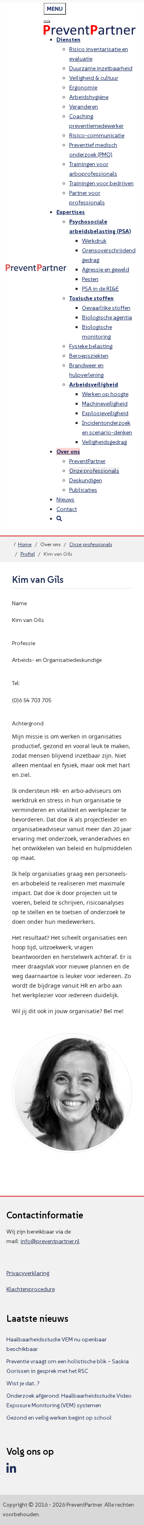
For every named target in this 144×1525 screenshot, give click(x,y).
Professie (23, 643)
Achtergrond (28, 723)
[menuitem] (68, 39)
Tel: (16, 683)
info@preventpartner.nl (50, 1241)
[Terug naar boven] (131, 1511)
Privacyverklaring (27, 1273)
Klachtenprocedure (30, 1289)
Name (19, 603)
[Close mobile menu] (47, 21)
